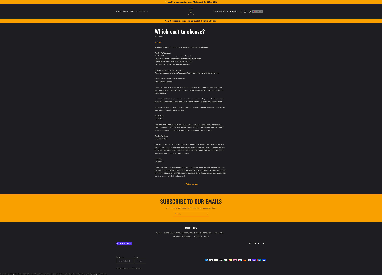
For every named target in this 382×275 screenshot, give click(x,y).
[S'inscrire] (206, 214)
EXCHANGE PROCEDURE (182, 236)
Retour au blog (192, 184)
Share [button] (159, 42)
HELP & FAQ (168, 233)
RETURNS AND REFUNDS (183, 233)
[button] (125, 11)
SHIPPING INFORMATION (203, 233)
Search (206, 236)
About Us (159, 233)
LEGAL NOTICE (219, 233)
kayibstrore (124, 268)
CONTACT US (197, 236)
